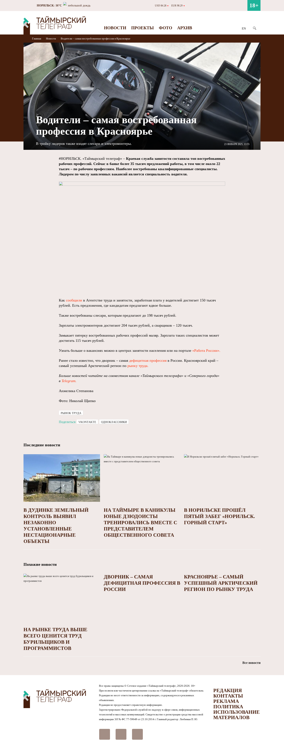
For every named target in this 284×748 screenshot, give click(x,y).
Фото (165, 27)
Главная (37, 38)
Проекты (142, 27)
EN (244, 28)
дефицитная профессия (148, 360)
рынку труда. (137, 366)
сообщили (74, 300)
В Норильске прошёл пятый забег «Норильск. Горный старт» (219, 516)
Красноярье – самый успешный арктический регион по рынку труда (221, 583)
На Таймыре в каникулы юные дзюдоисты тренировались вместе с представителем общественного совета (140, 522)
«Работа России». (206, 350)
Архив (184, 27)
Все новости (251, 662)
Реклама (226, 701)
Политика (228, 706)
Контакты (228, 696)
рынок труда (71, 413)
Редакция (227, 690)
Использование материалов (236, 714)
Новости (115, 27)
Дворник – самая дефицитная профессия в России (142, 583)
